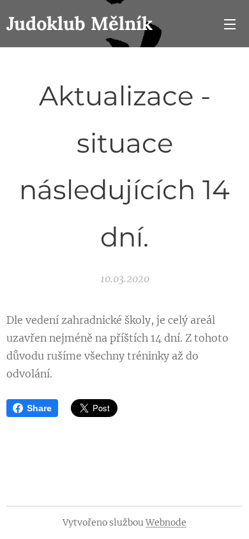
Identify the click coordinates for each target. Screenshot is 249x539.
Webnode (166, 522)
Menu (230, 23)
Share (39, 408)
